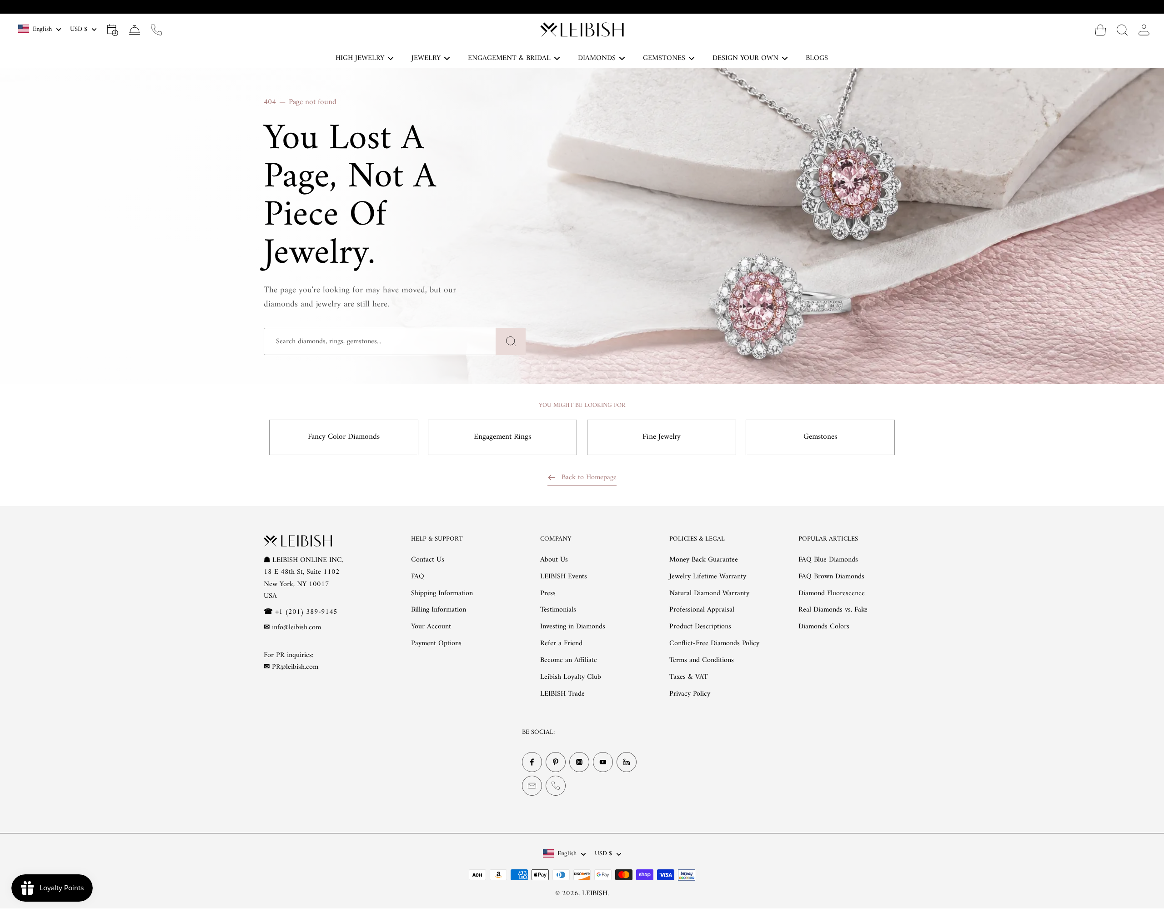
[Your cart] (1100, 30)
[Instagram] (579, 762)
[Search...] (1122, 30)
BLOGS (817, 58)
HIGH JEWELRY (360, 58)
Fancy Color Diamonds (344, 437)
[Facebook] (532, 762)
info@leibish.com (296, 627)
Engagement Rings (502, 437)
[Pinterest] (556, 762)
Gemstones (820, 437)
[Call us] (156, 30)
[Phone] (556, 786)
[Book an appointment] (113, 30)
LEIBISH (594, 893)
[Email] (532, 786)
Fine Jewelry (661, 437)
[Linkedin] (627, 762)
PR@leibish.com (295, 667)
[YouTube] (603, 762)
